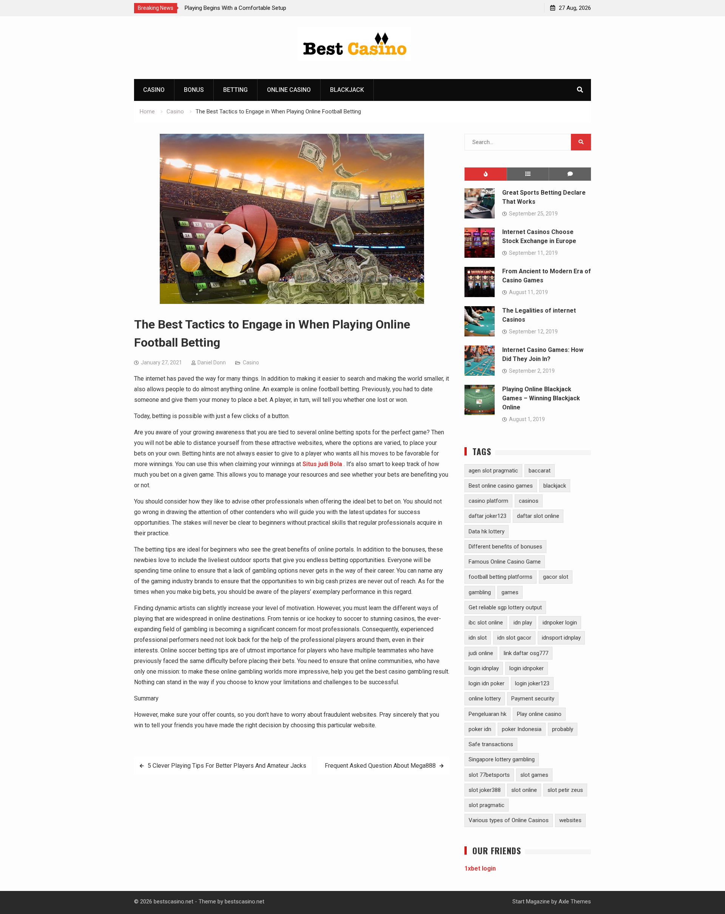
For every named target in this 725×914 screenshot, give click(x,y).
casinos (528, 500)
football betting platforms (500, 576)
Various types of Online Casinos (509, 820)
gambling (480, 592)
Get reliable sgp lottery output (505, 607)
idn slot (478, 637)
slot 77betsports (489, 774)
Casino (154, 89)
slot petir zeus (565, 790)
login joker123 (532, 683)
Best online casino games (501, 485)
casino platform (488, 500)
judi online (481, 653)
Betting (235, 89)
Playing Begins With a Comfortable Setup (235, 8)
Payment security (532, 698)
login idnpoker (526, 668)
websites (570, 820)
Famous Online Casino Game (505, 561)
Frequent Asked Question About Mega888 (379, 765)
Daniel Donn (211, 362)
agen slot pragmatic (493, 470)
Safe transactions (491, 744)
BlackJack (347, 89)
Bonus (194, 89)
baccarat (540, 470)
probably (562, 729)
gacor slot (555, 576)
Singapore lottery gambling (502, 759)
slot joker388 (485, 790)
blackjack (554, 485)
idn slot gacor (514, 637)
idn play (523, 622)
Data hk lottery (486, 531)
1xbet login (480, 868)
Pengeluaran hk (487, 714)
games (509, 592)
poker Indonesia (521, 729)
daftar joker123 (487, 516)
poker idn (480, 729)
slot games (534, 774)
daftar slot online (538, 516)
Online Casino (289, 89)
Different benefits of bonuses (505, 546)
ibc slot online (486, 622)
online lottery (485, 698)
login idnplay (484, 668)
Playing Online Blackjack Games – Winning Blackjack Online (541, 398)
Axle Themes (574, 901)
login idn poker (486, 683)
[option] (252, 8)
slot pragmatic (486, 805)
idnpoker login (560, 622)
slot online (524, 790)
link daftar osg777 (526, 653)
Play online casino (539, 714)
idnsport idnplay (561, 637)
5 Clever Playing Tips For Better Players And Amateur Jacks (227, 765)
